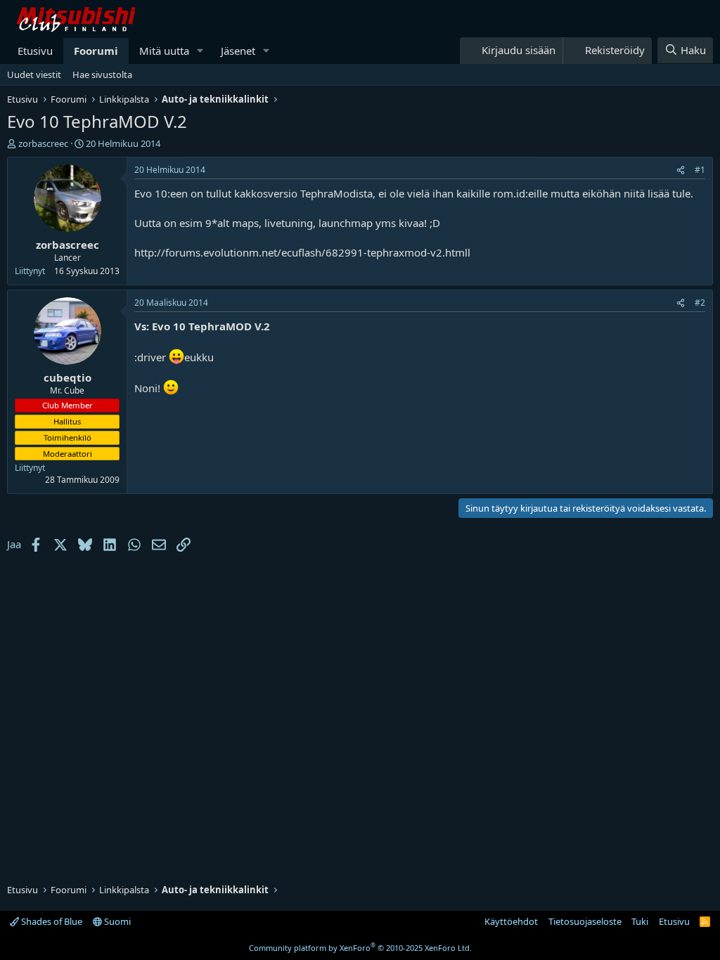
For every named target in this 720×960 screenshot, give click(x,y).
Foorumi (96, 51)
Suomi (116, 921)
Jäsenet (238, 51)
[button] (200, 51)
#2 (700, 303)
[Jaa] (680, 170)
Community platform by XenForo (360, 947)
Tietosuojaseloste (585, 921)
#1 (700, 170)
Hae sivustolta (102, 74)
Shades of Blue (50, 921)
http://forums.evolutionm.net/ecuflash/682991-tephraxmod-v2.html (301, 252)
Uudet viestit (34, 74)
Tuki (639, 921)
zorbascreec (43, 143)
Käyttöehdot (511, 921)
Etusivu (35, 51)
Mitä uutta (164, 51)
